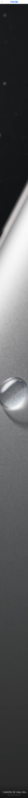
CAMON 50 (14, 792)
